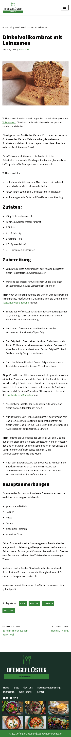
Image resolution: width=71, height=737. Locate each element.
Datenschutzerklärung (49, 687)
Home (5, 27)
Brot (22, 603)
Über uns (28, 687)
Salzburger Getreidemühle (15, 302)
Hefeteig (34, 603)
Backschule (24, 49)
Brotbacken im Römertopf (20, 395)
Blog (12, 27)
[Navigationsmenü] (65, 7)
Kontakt (41, 691)
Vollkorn (8, 610)
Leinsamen (48, 603)
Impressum (9, 691)
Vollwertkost (9, 122)
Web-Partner (25, 691)
